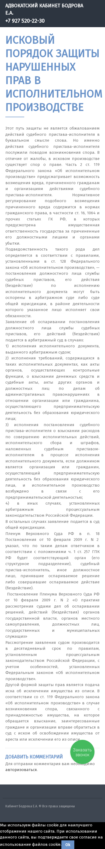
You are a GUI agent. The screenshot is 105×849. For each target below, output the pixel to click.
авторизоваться (21, 769)
